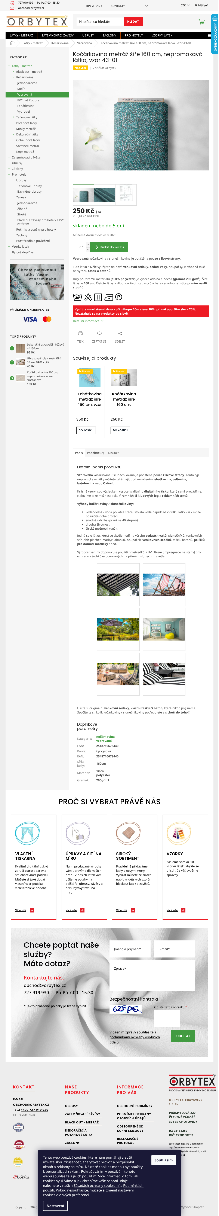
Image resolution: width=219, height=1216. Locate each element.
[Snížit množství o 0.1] (88, 249)
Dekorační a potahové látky (79, 1132)
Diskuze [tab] (113, 453)
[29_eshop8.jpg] (118, 664)
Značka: (104, 68)
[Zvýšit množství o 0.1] (88, 244)
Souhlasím (164, 1160)
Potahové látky (26, 123)
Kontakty (118, 6)
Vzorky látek (20, 246)
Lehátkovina (25, 106)
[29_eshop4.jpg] (118, 574)
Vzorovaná (24, 94)
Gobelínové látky (28, 140)
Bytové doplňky (23, 252)
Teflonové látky (26, 117)
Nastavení (55, 1205)
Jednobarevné (27, 203)
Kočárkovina (25, 77)
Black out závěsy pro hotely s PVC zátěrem (41, 222)
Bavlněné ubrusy (29, 191)
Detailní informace (86, 321)
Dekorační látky (27, 134)
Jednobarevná (27, 83)
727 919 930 (36, 992)
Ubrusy (17, 163)
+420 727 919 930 (34, 1109)
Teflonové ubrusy (29, 186)
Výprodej (23, 111)
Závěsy (21, 197)
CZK (183, 5)
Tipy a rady (94, 6)
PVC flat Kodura (28, 100)
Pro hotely (19, 174)
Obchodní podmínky (135, 1106)
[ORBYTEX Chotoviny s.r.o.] (192, 1083)
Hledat (133, 21)
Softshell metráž (28, 146)
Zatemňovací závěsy (26, 157)
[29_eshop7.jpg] (164, 619)
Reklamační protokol (127, 1141)
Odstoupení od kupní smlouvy (130, 1128)
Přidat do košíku (112, 247)
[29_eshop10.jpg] (164, 664)
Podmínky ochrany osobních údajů (134, 1116)
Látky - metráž (22, 66)
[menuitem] (21, 35)
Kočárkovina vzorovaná (105, 739)
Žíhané (22, 209)
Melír (21, 89)
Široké (21, 214)
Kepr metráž (25, 152)
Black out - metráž (29, 72)
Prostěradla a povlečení (33, 241)
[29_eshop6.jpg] (118, 619)
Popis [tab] (79, 453)
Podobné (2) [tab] (95, 453)
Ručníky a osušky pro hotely (36, 229)
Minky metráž (26, 129)
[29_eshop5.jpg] (164, 574)
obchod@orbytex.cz (45, 985)
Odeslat (183, 1036)
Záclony (17, 169)
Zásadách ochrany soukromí (97, 1185)
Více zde (20, 910)
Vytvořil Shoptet (192, 1207)
